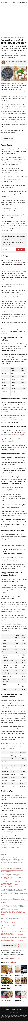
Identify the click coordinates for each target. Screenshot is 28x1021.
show (10, 138)
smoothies (4, 295)
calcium (18, 711)
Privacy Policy (20, 1009)
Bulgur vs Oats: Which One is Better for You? (6, 974)
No (19, 945)
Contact (13, 1009)
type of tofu (19, 262)
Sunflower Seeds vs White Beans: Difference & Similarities (21, 1000)
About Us (7, 1009)
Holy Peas (4, 2)
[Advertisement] (14, 20)
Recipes (25, 2)
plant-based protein (20, 435)
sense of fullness (15, 515)
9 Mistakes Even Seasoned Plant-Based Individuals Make (7, 987)
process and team (15, 958)
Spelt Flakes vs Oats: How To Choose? (20, 986)
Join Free (20, 249)
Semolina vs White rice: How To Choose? (21, 974)
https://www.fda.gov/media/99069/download (12, 934)
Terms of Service (14, 1012)
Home (13, 2)
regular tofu (14, 271)
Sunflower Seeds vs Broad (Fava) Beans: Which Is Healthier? (6, 1000)
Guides (21, 2)
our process (18, 863)
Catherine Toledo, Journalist (16, 61)
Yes (16, 945)
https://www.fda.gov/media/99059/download (12, 940)
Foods (17, 2)
